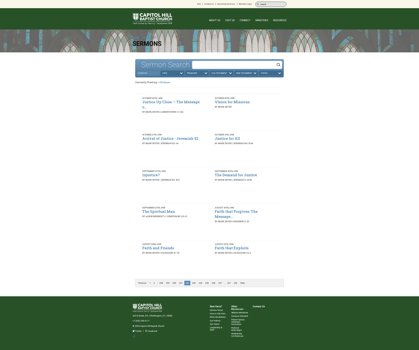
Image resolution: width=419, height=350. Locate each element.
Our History (215, 320)
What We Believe (218, 317)
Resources (149, 37)
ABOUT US (214, 20)
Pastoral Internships (236, 329)
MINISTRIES (261, 20)
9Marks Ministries (239, 312)
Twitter (138, 331)
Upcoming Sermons (226, 4)
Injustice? (151, 175)
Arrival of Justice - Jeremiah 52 (170, 138)
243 (194, 283)
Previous (142, 283)
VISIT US (230, 20)
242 (187, 283)
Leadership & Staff (216, 328)
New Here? (216, 306)
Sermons (165, 82)
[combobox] (237, 65)
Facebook (152, 331)
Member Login (245, 4)
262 (235, 283)
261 (229, 283)
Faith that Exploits (232, 248)
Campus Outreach (239, 316)
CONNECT (245, 20)
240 (174, 283)
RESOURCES (279, 20)
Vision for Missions (232, 102)
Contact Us (209, 4)
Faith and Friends (158, 248)
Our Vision (214, 324)
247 (220, 283)
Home (136, 37)
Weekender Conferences (237, 334)
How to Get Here (217, 313)
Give (199, 4)
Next (242, 283)
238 (161, 283)
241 (180, 283)
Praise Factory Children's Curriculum (238, 322)
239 (167, 283)
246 (213, 283)
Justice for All (227, 138)
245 (207, 283)
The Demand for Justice (236, 175)
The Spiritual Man (158, 211)
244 (200, 283)
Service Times (216, 310)
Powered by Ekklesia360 (134, 336)
